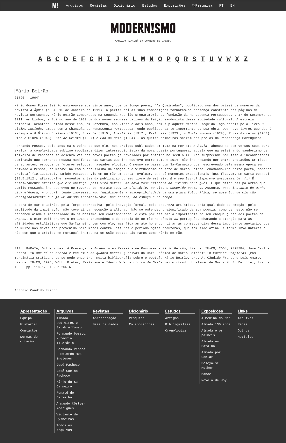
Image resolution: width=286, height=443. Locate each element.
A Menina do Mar (216, 318)
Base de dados (105, 324)
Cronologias (176, 330)
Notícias (245, 337)
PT (221, 6)
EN (232, 6)
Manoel (207, 374)
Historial (29, 324)
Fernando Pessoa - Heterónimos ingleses (71, 354)
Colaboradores (141, 324)
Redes (242, 324)
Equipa (26, 318)
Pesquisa (137, 318)
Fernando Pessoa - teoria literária (71, 338)
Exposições (174, 6)
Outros (243, 330)
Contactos (29, 330)
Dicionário (124, 6)
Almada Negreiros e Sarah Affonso (69, 323)
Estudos (149, 6)
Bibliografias (177, 324)
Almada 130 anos (216, 324)
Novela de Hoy (214, 380)
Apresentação (104, 318)
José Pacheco (68, 365)
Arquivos (74, 6)
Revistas (98, 6)
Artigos (172, 318)
